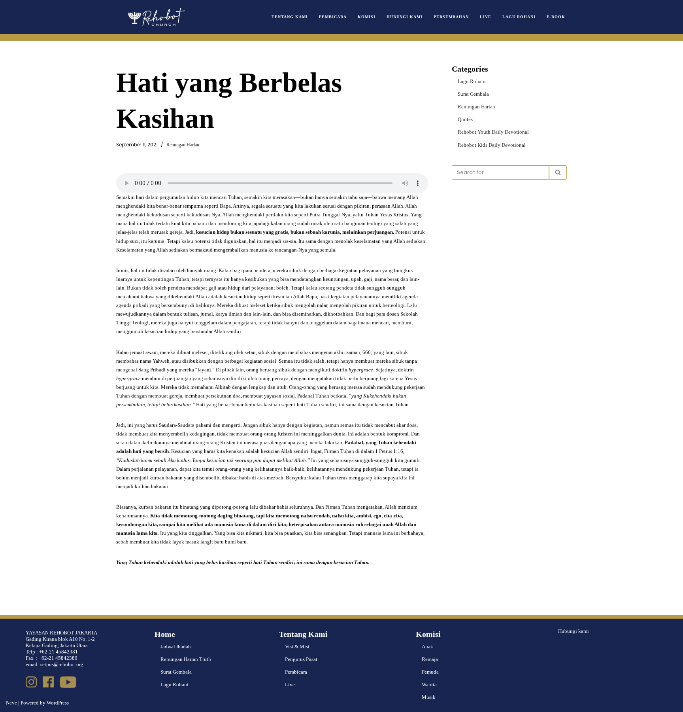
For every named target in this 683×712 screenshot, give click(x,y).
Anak (427, 647)
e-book (556, 17)
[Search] (558, 172)
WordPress (58, 703)
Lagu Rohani (519, 17)
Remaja (430, 659)
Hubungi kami (573, 631)
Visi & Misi (297, 647)
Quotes (465, 119)
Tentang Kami (290, 17)
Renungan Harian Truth (185, 659)
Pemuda (430, 672)
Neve (11, 703)
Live (485, 17)
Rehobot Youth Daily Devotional (493, 132)
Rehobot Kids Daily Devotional (492, 145)
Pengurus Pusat (301, 659)
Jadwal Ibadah (175, 647)
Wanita (429, 684)
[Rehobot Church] (155, 17)
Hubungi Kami (405, 17)
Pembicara (333, 17)
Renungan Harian (182, 145)
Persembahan (451, 17)
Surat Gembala (473, 94)
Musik (429, 697)
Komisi (366, 17)
